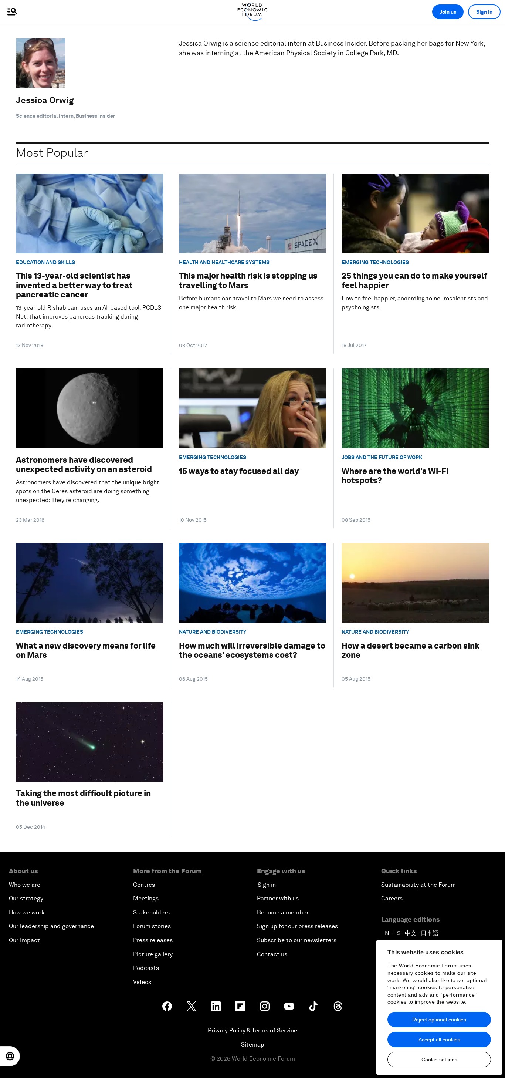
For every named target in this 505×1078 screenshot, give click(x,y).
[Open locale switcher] (10, 1056)
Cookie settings (439, 1059)
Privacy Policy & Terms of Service (252, 1030)
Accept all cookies (439, 1039)
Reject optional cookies (439, 1020)
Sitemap (252, 1044)
